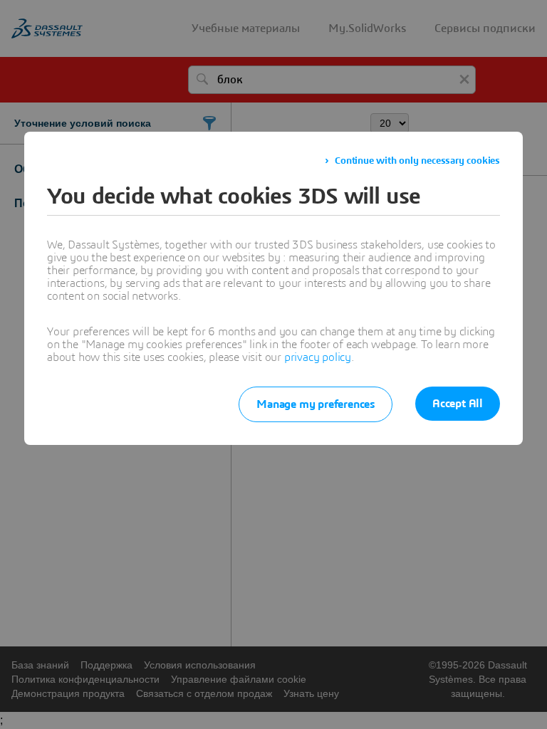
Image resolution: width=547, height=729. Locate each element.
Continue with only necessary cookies (417, 161)
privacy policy (317, 357)
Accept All (457, 403)
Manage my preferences (315, 404)
